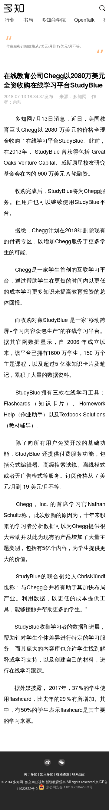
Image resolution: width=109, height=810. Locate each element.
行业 (10, 19)
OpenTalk (84, 19)
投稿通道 (62, 774)
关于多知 (30, 774)
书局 (28, 19)
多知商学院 (53, 19)
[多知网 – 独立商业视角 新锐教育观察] (14, 8)
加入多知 (46, 774)
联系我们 (78, 774)
